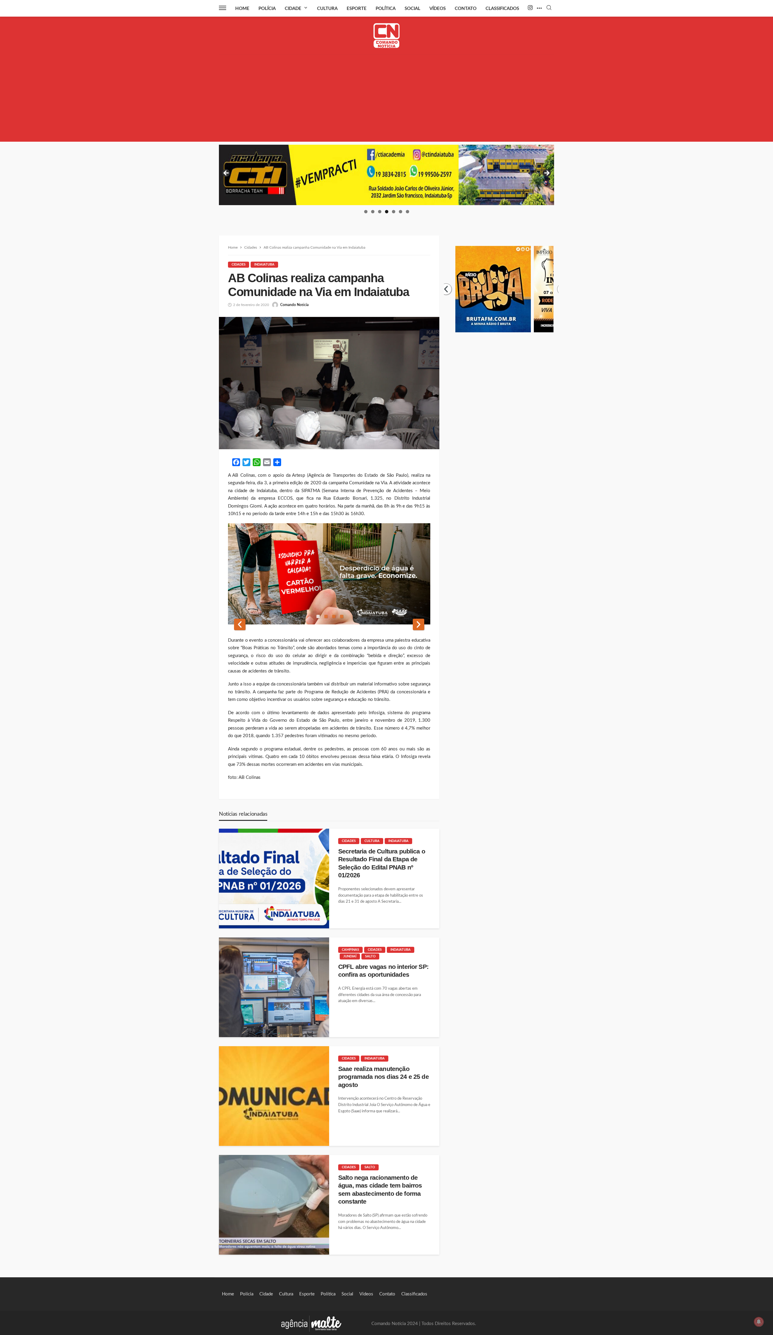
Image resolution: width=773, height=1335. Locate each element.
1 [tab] (365, 211)
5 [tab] (393, 211)
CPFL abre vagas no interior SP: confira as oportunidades (383, 970)
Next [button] (546, 173)
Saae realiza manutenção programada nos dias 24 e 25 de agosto (383, 1076)
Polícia (267, 8)
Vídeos (437, 8)
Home (242, 8)
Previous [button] (226, 173)
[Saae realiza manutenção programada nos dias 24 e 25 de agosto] (274, 1096)
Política (386, 8)
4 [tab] (386, 211)
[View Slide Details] (386, 175)
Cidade (293, 8)
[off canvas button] (222, 8)
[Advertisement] (386, 99)
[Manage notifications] (759, 1322)
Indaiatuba (264, 264)
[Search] (549, 8)
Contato (465, 8)
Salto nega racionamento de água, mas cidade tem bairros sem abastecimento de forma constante (380, 1189)
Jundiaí (349, 956)
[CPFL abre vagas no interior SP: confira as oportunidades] (274, 987)
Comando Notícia (294, 305)
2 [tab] (372, 211)
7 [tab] (407, 211)
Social (412, 8)
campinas (350, 949)
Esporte (357, 8)
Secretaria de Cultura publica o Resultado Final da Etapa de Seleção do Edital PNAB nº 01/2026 (381, 863)
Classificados (502, 8)
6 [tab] (400, 211)
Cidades (238, 264)
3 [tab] (379, 211)
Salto (370, 956)
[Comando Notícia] (386, 35)
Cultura (327, 8)
